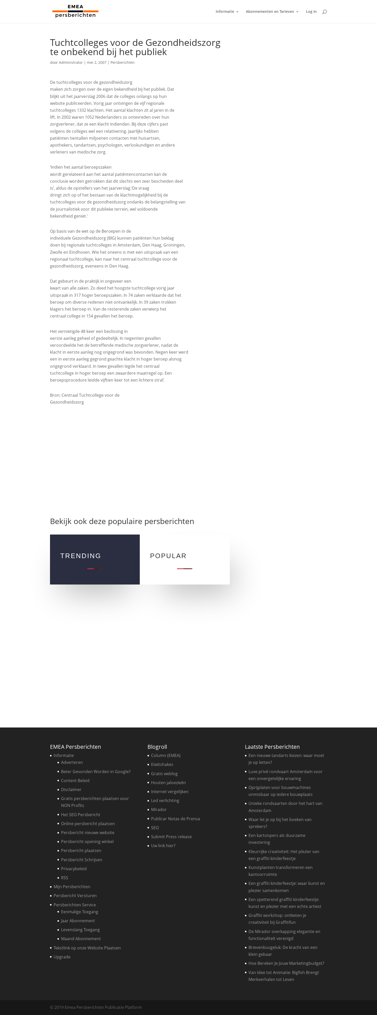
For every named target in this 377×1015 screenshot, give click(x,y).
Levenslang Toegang (80, 929)
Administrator (71, 62)
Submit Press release (171, 836)
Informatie (225, 12)
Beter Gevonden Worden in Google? (96, 771)
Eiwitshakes (162, 764)
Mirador (159, 809)
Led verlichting (165, 800)
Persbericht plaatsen (81, 850)
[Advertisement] (140, 461)
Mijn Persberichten (72, 886)
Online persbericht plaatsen (88, 823)
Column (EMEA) (166, 755)
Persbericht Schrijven (81, 860)
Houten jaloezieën (168, 782)
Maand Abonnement (81, 938)
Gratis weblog (164, 773)
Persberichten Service (75, 905)
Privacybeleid (74, 869)
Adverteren (72, 762)
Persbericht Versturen (75, 895)
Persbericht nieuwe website (87, 832)
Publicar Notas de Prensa (175, 819)
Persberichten (123, 62)
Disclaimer (71, 789)
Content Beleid (75, 780)
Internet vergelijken (169, 791)
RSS (64, 877)
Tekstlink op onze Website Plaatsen (87, 948)
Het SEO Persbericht (80, 814)
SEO (155, 828)
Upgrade (62, 957)
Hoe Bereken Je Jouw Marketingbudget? (286, 963)
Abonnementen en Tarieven (270, 12)
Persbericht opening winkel (87, 841)
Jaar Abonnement (78, 921)
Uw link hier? (163, 845)
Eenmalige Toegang (79, 912)
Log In (311, 12)
